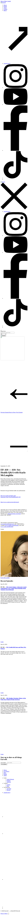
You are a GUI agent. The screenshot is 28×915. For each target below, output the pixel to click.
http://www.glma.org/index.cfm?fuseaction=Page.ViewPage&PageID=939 (10, 496)
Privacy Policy (4, 913)
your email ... (4, 762)
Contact (5, 9)
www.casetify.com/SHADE (11, 525)
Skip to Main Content (6, 1)
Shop (5, 772)
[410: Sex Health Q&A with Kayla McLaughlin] (12, 360)
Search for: (3, 331)
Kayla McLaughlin (5, 577)
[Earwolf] (3, 2)
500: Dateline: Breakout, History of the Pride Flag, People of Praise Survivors (13, 699)
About (5, 7)
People (5, 6)
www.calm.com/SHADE (7, 526)
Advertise (9, 788)
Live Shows (6, 771)
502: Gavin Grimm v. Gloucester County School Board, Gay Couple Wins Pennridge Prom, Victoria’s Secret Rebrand (14, 588)
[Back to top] (8, 913)
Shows (5, 5)
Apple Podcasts (10, 779)
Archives (9, 782)
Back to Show (12, 412)
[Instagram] (15, 87)
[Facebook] (15, 150)
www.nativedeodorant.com (7, 524)
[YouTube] (15, 104)
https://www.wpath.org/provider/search (10, 502)
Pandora (8, 780)
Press (8, 786)
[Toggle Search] (14, 195)
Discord (8, 790)
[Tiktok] (15, 178)
